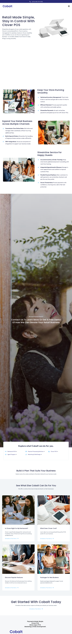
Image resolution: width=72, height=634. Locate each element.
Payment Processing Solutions (35, 451)
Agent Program (11, 454)
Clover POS (54, 451)
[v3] (7, 4)
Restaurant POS (12, 451)
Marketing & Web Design (34, 454)
